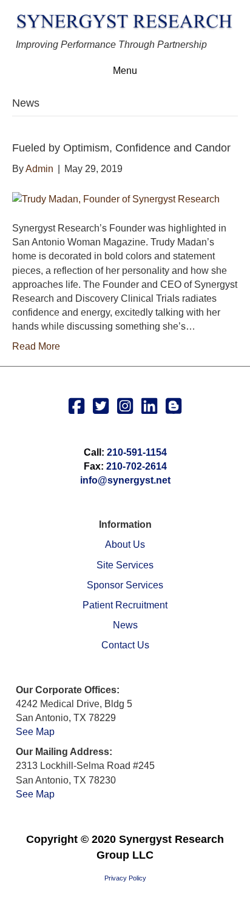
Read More (36, 346)
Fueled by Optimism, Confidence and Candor (121, 148)
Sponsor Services (125, 585)
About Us (125, 544)
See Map (35, 732)
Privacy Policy (125, 878)
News (125, 625)
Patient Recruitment (125, 605)
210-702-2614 (136, 466)
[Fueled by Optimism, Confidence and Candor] (116, 198)
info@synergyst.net (125, 480)
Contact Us (125, 645)
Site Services (125, 565)
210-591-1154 (137, 452)
